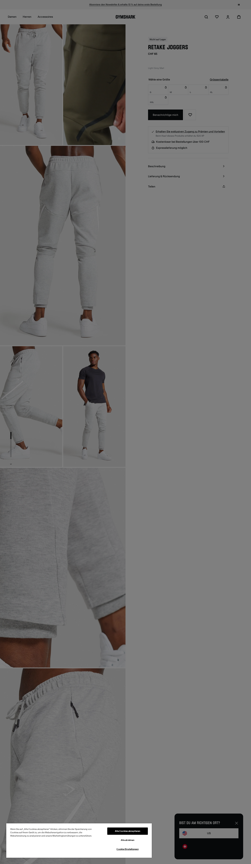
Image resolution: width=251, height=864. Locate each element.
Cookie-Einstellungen (127, 849)
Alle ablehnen (127, 840)
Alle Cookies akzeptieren (127, 831)
